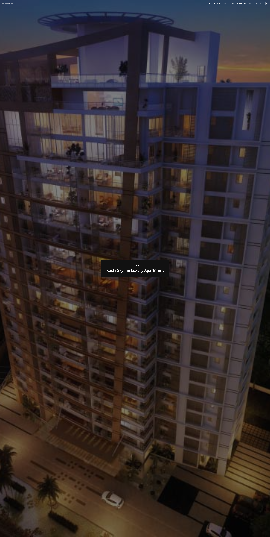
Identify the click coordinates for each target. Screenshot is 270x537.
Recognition (241, 3)
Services (217, 3)
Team (232, 3)
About (225, 3)
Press (251, 3)
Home (209, 3)
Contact (259, 3)
